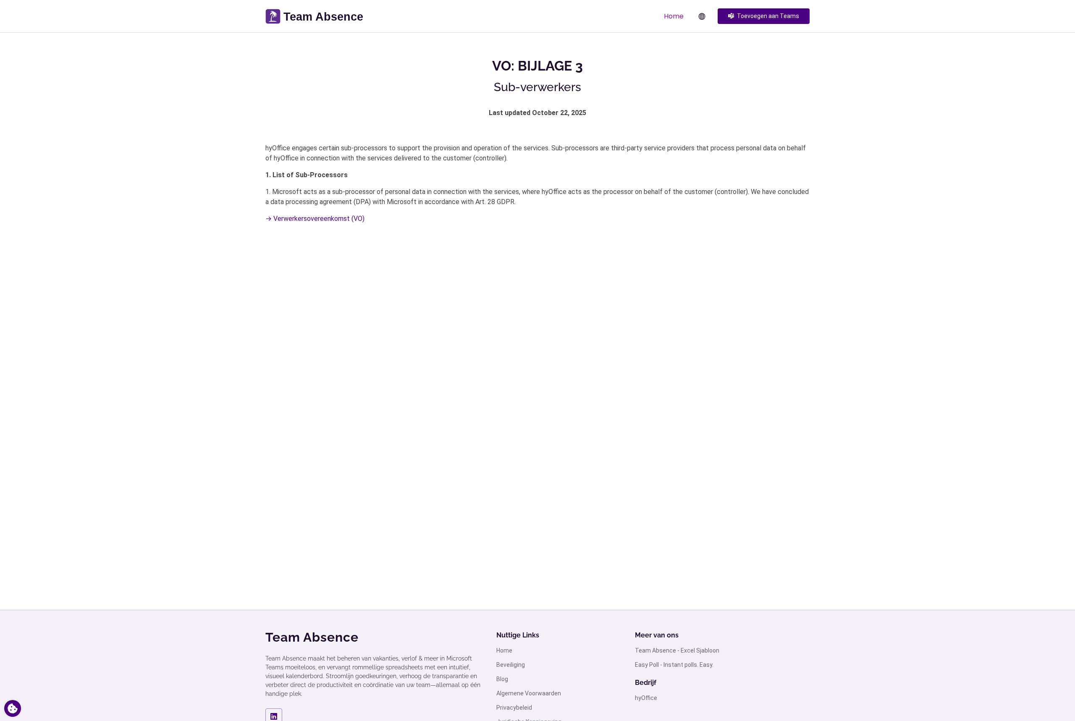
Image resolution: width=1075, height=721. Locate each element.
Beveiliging (510, 665)
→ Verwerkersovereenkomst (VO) (314, 219)
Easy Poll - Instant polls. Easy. (674, 665)
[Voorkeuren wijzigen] (12, 708)
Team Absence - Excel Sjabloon (677, 650)
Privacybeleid (514, 708)
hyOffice (646, 698)
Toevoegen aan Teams (768, 16)
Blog (502, 679)
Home (674, 16)
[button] (697, 16)
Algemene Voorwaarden (528, 693)
